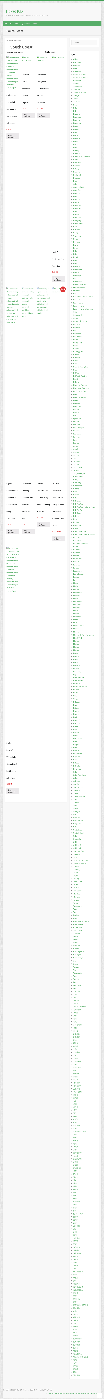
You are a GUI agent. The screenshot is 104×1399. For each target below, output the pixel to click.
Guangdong (77, 342)
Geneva (76, 318)
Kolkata (76, 516)
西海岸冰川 (77, 1308)
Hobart (75, 394)
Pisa (75, 729)
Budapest (76, 178)
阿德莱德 (76, 1345)
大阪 (75, 1101)
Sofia (75, 827)
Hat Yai (76, 373)
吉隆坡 (75, 1077)
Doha (75, 254)
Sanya (75, 793)
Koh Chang (77, 501)
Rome (75, 760)
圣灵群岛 (76, 1089)
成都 (75, 1150)
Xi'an (75, 961)
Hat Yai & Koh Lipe (80, 376)
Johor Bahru (77, 467)
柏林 (75, 1192)
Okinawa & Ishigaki (80, 687)
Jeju (74, 458)
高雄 (75, 1372)
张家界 (75, 1141)
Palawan (76, 702)
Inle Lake (76, 425)
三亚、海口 (77, 991)
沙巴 (75, 1211)
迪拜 (75, 1323)
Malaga (76, 589)
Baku (75, 108)
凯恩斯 (75, 1043)
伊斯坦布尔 (77, 1025)
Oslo (75, 696)
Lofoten (76, 556)
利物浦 (75, 1046)
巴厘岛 (75, 1119)
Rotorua (76, 763)
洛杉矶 (75, 1217)
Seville (75, 809)
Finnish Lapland (79, 288)
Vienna (75, 943)
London (76, 568)
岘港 (75, 1116)
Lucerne (76, 577)
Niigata (75, 675)
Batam (75, 126)
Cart (5, 24)
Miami (75, 620)
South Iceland (78, 833)
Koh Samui (77, 513)
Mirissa (76, 629)
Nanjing (76, 656)
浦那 (75, 1223)
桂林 (75, 1195)
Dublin (75, 263)
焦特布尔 (76, 1238)
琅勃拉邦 (76, 1250)
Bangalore (77, 117)
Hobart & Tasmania (80, 397)
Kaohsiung (77, 483)
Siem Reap (77, 818)
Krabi (75, 519)
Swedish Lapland (79, 863)
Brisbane (76, 166)
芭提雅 (75, 1293)
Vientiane (76, 946)
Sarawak (76, 802)
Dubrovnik (77, 266)
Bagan (75, 105)
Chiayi (75, 211)
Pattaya (76, 708)
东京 (75, 997)
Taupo (75, 885)
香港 (75, 1363)
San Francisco (78, 787)
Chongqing (77, 221)
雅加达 (75, 1351)
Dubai (75, 260)
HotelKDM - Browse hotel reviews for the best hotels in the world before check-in (73, 1394)
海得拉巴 (76, 1226)
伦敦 (75, 1028)
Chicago (76, 215)
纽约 (75, 1275)
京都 (75, 1016)
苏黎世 (75, 1302)
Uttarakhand (77, 927)
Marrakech (77, 604)
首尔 (75, 1360)
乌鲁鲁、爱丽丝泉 (79, 1007)
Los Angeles (77, 571)
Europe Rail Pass (79, 285)
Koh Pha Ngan (78, 504)
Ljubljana (76, 553)
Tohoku (76, 900)
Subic (75, 842)
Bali (74, 111)
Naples (75, 659)
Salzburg (76, 781)
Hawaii (75, 379)
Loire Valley (77, 559)
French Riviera (78, 306)
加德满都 (76, 1052)
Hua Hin (76, 409)
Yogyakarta (77, 973)
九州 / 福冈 (77, 1010)
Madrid (75, 586)
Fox (74, 294)
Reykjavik (77, 757)
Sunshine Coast (79, 851)
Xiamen (76, 964)
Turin (75, 912)
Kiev (75, 492)
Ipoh (74, 440)
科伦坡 (75, 1265)
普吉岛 (75, 1177)
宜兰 (75, 1113)
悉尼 (75, 1144)
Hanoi (75, 364)
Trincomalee (77, 906)
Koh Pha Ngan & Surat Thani (84, 507)
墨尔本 (75, 1098)
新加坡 (75, 1162)
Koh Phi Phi (77, 510)
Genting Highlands (80, 321)
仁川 (75, 1019)
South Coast (77, 830)
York (75, 976)
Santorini (76, 790)
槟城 (75, 1198)
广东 (75, 1128)
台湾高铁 (76, 1074)
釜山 (75, 1333)
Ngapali (76, 668)
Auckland (76, 102)
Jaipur (75, 446)
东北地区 (76, 1000)
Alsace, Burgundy (79, 74)
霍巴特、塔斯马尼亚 (80, 1357)
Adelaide (76, 65)
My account (25, 24)
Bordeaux (76, 154)
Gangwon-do (77, 315)
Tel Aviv (76, 888)
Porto (75, 742)
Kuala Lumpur (78, 525)
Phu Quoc (77, 723)
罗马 (75, 1281)
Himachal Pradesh (80, 385)
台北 (75, 1071)
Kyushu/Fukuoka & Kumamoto (84, 534)
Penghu (76, 714)
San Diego (77, 784)
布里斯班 (76, 1125)
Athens (76, 99)
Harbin (75, 370)
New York (76, 665)
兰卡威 (75, 1031)
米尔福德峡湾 (78, 1272)
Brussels (76, 172)
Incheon (76, 422)
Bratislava (77, 163)
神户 (75, 1262)
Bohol (75, 148)
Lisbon (75, 547)
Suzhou (76, 857)
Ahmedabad (77, 71)
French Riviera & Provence (83, 309)
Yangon (76, 967)
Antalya (76, 96)
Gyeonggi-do (78, 352)
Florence (76, 291)
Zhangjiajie (77, 985)
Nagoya (76, 653)
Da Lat (75, 239)
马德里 (75, 1369)
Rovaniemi (77, 769)
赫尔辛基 (76, 1317)
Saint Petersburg (79, 775)
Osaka (75, 693)
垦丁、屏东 (77, 1092)
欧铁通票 (76, 1202)
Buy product (11, 136)
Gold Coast (77, 333)
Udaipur (76, 915)
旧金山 (75, 1174)
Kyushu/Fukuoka (79, 531)
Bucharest (77, 175)
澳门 (75, 1235)
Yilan (75, 970)
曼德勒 (75, 1183)
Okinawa (76, 684)
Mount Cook (77, 638)
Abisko (75, 59)
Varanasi (76, 933)
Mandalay (76, 595)
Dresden (76, 257)
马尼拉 (75, 1366)
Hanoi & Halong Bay (80, 367)
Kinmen (76, 495)
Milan (75, 623)
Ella (74, 278)
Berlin (75, 141)
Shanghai (76, 812)
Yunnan (76, 979)
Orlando (76, 690)
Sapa (75, 799)
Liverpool (76, 550)
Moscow (76, 632)
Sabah (75, 772)
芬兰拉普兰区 (78, 1290)
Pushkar (76, 751)
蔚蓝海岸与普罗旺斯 (80, 1305)
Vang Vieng (77, 930)
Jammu (76, 455)
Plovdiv (76, 732)
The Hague (77, 894)
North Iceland (78, 681)
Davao (75, 248)
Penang (76, 711)
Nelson (75, 662)
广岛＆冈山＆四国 (79, 1131)
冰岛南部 (76, 1037)
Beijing (75, 135)
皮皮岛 (75, 1259)
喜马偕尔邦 (77, 1086)
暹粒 (75, 1180)
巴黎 (75, 1122)
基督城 (75, 1095)
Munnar (76, 647)
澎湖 (75, 1232)
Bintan (75, 144)
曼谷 (75, 1186)
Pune (75, 748)
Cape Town (77, 190)
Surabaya (76, 854)
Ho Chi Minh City (79, 391)
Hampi (75, 361)
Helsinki (76, 382)
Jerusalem (77, 461)
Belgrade (76, 138)
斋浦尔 (75, 1156)
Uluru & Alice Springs (81, 921)
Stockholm (77, 839)
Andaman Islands (79, 93)
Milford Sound (78, 626)
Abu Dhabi (77, 62)
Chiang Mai (77, 205)
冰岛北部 (76, 1034)
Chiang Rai (77, 208)
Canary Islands (78, 187)
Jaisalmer (76, 449)
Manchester (77, 592)
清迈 (75, 1229)
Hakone (76, 355)
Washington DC (79, 952)
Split (75, 836)
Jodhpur (76, 464)
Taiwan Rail (77, 882)
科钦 (75, 1269)
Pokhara (76, 735)
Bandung (76, 114)
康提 (75, 1134)
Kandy (75, 480)
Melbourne (77, 617)
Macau (75, 583)
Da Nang (76, 242)
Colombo (76, 230)
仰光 (75, 1022)
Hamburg (76, 358)
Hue (74, 416)
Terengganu (77, 891)
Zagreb (75, 982)
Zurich (75, 988)
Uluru (75, 918)
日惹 (75, 1171)
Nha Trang (77, 671)
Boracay (76, 151)
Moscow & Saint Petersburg (83, 635)
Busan (75, 181)
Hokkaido (76, 403)
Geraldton (76, 324)
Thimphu (76, 897)
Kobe (75, 498)
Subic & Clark (78, 845)
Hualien (76, 413)
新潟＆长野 (77, 1168)
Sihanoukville (78, 821)
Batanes (76, 129)
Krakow (76, 522)
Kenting (76, 489)
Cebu (75, 196)
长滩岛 (75, 1336)
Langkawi (76, 537)
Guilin (75, 346)
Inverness (77, 437)
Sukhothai (77, 848)
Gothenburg (77, 336)
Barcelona (77, 123)
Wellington (77, 955)
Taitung (76, 879)
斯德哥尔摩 (77, 1159)
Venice (75, 936)
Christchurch (78, 224)
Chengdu (76, 199)
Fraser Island (78, 303)
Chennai (76, 202)
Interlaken (77, 434)
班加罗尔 (76, 1247)
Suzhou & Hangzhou (80, 860)
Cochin (75, 227)
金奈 (75, 1329)
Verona (75, 940)
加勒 (75, 1049)
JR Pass (76, 470)
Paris (75, 705)
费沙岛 (75, 1314)
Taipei (75, 876)
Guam (75, 339)
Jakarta (76, 452)
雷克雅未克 (77, 1354)
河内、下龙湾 (78, 1214)
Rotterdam (77, 766)
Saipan (75, 778)
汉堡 (75, 1205)
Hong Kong (77, 406)
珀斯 (75, 1244)
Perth (75, 717)
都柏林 (75, 1326)
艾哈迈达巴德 (78, 1287)
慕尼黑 (75, 1147)
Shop (35, 24)
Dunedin (76, 272)
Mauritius (76, 607)
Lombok (76, 562)
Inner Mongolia (78, 428)
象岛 (75, 1311)
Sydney (76, 866)
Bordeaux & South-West (82, 157)
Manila (75, 598)
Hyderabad (77, 419)
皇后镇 (75, 1256)
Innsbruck (77, 431)
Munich (76, 644)
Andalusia (77, 90)
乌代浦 (75, 1004)
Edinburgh (77, 275)
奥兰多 (75, 1107)
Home (8, 41)
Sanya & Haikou (79, 796)
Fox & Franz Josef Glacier (83, 297)
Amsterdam (77, 87)
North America (78, 678)
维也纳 (75, 1278)
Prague (76, 745)
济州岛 (75, 1220)
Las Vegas (77, 540)
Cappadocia (77, 193)
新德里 (75, 1165)
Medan (75, 611)
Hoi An (75, 400)
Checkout (14, 24)
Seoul (75, 806)
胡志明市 (76, 1284)
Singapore (77, 824)
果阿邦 (75, 1189)
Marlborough (77, 601)
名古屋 (75, 1080)
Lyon (75, 580)
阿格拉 (75, 1348)
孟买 (75, 1110)
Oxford (75, 699)
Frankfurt (76, 300)
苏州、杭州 (77, 1299)
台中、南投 (77, 1067)
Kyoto (75, 528)
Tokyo (75, 903)
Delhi (75, 251)
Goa (74, 330)
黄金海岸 (76, 1375)
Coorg (75, 233)
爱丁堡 (75, 1241)
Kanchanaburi (78, 477)
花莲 (75, 1296)
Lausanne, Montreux (80, 544)
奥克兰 (75, 1104)
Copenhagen (77, 236)
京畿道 (75, 1013)
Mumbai (76, 641)
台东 (75, 1064)
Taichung (76, 869)
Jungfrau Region (79, 473)
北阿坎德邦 (77, 1061)
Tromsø (76, 909)
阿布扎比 (76, 1342)
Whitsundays (78, 958)
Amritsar (76, 84)
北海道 (75, 1058)
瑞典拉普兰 (77, 1253)
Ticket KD (14, 11)
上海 (75, 994)
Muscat (76, 650)
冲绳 (75, 1040)
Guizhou (76, 349)
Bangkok (76, 120)
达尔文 (75, 1320)
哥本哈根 (76, 1083)
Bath (75, 132)
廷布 (75, 1138)
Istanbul (76, 443)
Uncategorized (78, 924)
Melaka (76, 614)
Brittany (76, 169)
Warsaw (76, 949)
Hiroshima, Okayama (81, 388)
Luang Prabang (78, 574)
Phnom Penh (78, 720)
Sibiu (75, 815)
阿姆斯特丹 (77, 1339)
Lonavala (76, 565)
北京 (75, 1055)
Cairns (75, 184)
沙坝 (75, 1208)
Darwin (75, 245)
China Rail (77, 218)
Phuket (76, 726)
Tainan (75, 873)
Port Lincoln (77, 738)
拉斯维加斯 (77, 1153)
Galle (75, 312)
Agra (75, 68)
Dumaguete (77, 269)
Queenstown (77, 754)
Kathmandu (77, 486)
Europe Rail (77, 282)
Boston (76, 160)
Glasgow (76, 327)
